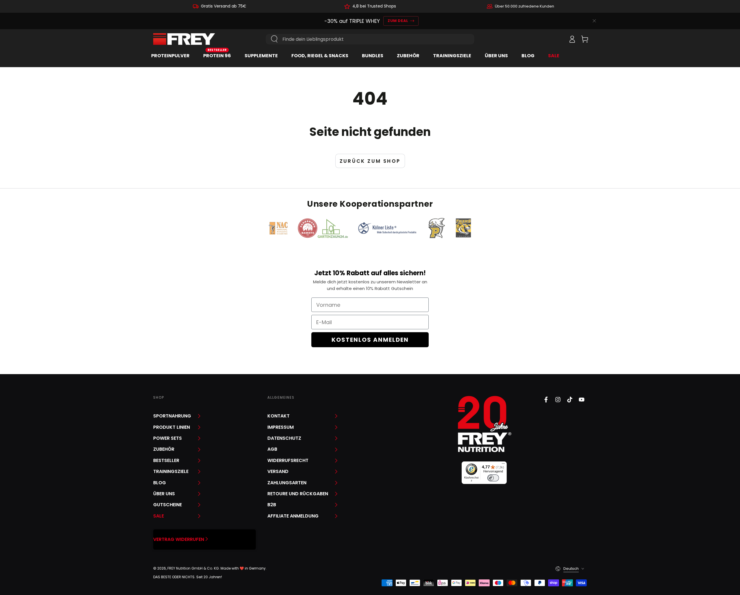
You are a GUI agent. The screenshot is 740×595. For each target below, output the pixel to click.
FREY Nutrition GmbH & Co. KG (193, 568)
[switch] (493, 477)
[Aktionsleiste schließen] (594, 21)
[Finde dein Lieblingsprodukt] (274, 39)
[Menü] (503, 464)
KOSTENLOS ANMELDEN (370, 340)
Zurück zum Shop (370, 161)
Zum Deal (398, 20)
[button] (559, 39)
